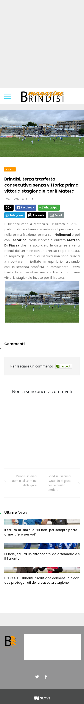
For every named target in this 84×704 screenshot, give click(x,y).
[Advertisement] (42, 44)
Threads (38, 215)
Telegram (16, 215)
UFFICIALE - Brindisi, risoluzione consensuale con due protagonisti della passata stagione (41, 580)
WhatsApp (51, 207)
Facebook (27, 207)
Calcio (10, 169)
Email (58, 215)
